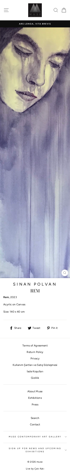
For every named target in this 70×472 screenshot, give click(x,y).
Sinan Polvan (35, 284)
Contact (35, 424)
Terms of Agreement (35, 345)
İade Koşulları (35, 371)
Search (35, 418)
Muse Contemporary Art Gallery (35, 436)
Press (35, 404)
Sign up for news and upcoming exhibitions (35, 450)
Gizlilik (35, 377)
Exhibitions (35, 397)
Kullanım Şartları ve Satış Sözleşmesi (35, 364)
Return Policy (35, 352)
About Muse (34, 391)
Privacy (35, 358)
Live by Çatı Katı (35, 468)
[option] (35, 23)
